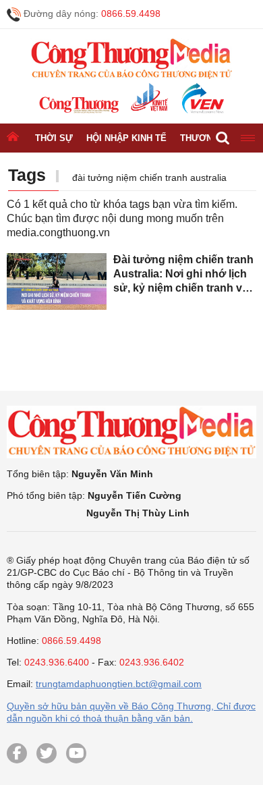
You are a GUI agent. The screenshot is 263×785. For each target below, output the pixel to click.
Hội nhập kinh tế (126, 138)
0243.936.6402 (151, 662)
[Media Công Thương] (131, 59)
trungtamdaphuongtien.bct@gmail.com (119, 683)
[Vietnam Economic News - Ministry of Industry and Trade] (201, 98)
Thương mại (209, 138)
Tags (27, 174)
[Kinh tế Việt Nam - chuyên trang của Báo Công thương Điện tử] (149, 98)
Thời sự (54, 138)
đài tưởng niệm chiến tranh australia (149, 177)
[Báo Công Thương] (79, 105)
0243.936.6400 (56, 662)
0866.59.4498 (130, 13)
